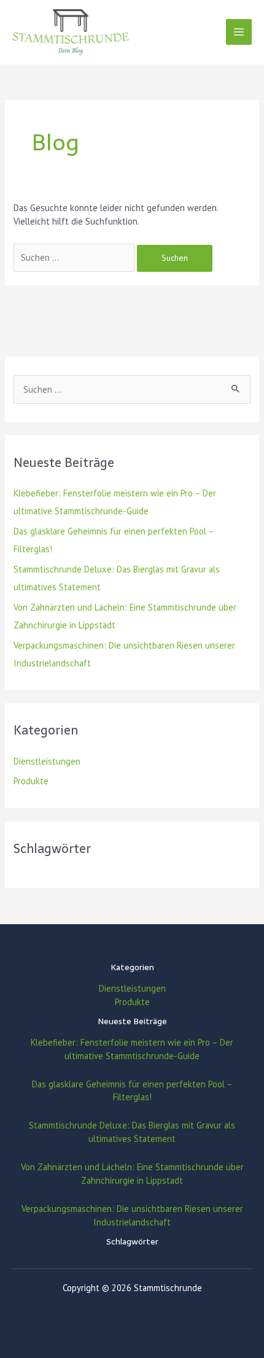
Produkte (31, 781)
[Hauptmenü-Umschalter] (239, 32)
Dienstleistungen (47, 761)
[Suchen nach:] (75, 257)
